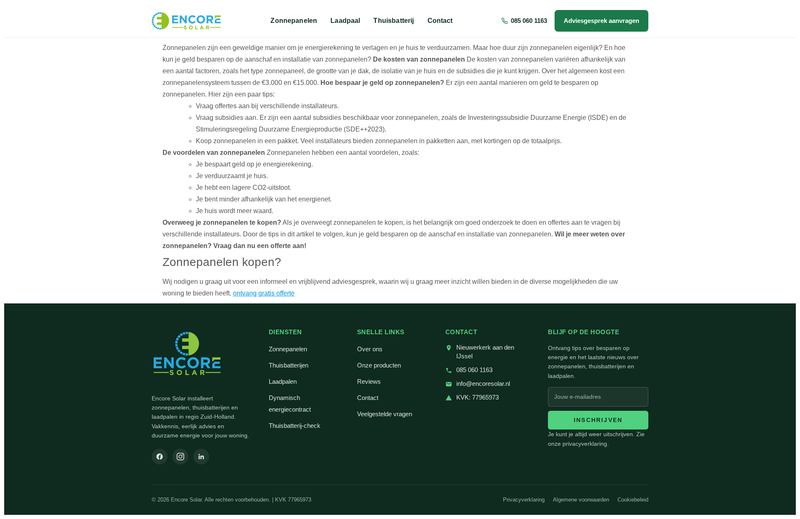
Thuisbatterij (393, 20)
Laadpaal (345, 20)
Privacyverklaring (524, 500)
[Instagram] (180, 456)
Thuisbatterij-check (294, 425)
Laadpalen (283, 381)
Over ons (369, 349)
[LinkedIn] (201, 456)
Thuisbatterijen (288, 365)
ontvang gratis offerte (264, 293)
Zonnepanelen (293, 20)
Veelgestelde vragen (384, 414)
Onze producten (379, 365)
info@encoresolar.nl (483, 383)
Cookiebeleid (633, 500)
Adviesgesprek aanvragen (601, 20)
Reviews (369, 381)
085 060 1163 (474, 370)
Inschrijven (598, 420)
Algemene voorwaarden (581, 500)
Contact (440, 20)
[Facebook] (160, 456)
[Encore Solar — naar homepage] (187, 21)
